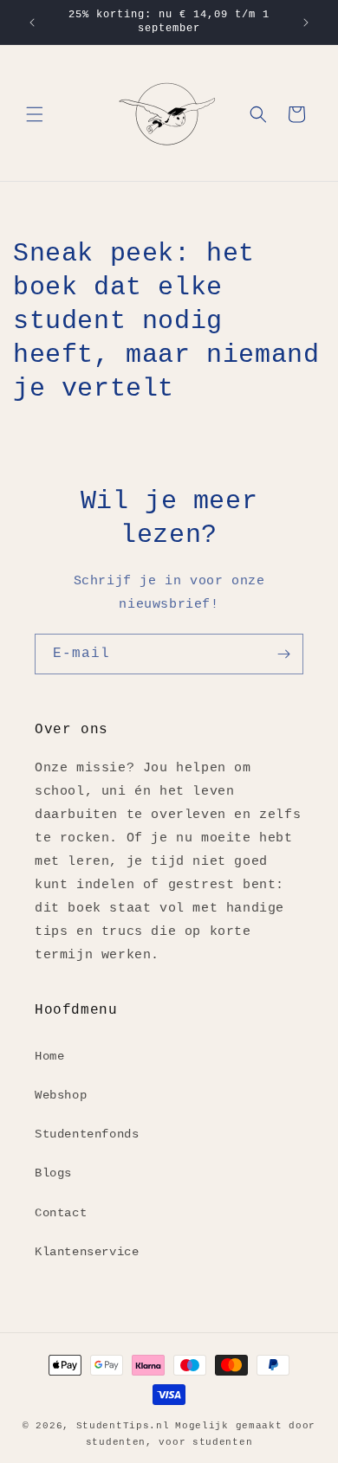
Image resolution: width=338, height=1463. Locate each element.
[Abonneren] (283, 654)
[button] (35, 114)
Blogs (53, 1173)
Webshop (61, 1095)
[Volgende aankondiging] (306, 22)
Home (49, 1056)
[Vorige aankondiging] (32, 22)
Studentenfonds (87, 1134)
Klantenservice (87, 1252)
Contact (61, 1213)
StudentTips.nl (123, 1426)
